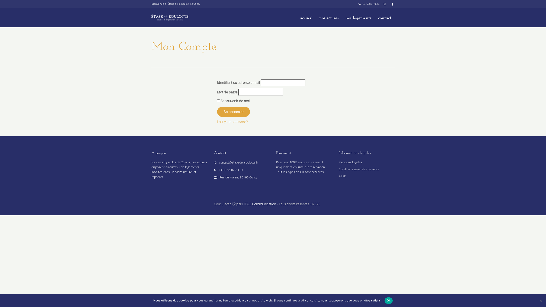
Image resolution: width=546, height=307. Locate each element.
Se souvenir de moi (235, 100)
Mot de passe (227, 92)
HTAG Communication (259, 204)
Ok (389, 300)
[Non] (541, 300)
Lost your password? (232, 121)
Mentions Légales (350, 162)
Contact (384, 18)
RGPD (342, 176)
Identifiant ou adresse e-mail (238, 82)
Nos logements (358, 18)
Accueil (306, 18)
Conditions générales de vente (359, 169)
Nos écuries (329, 18)
